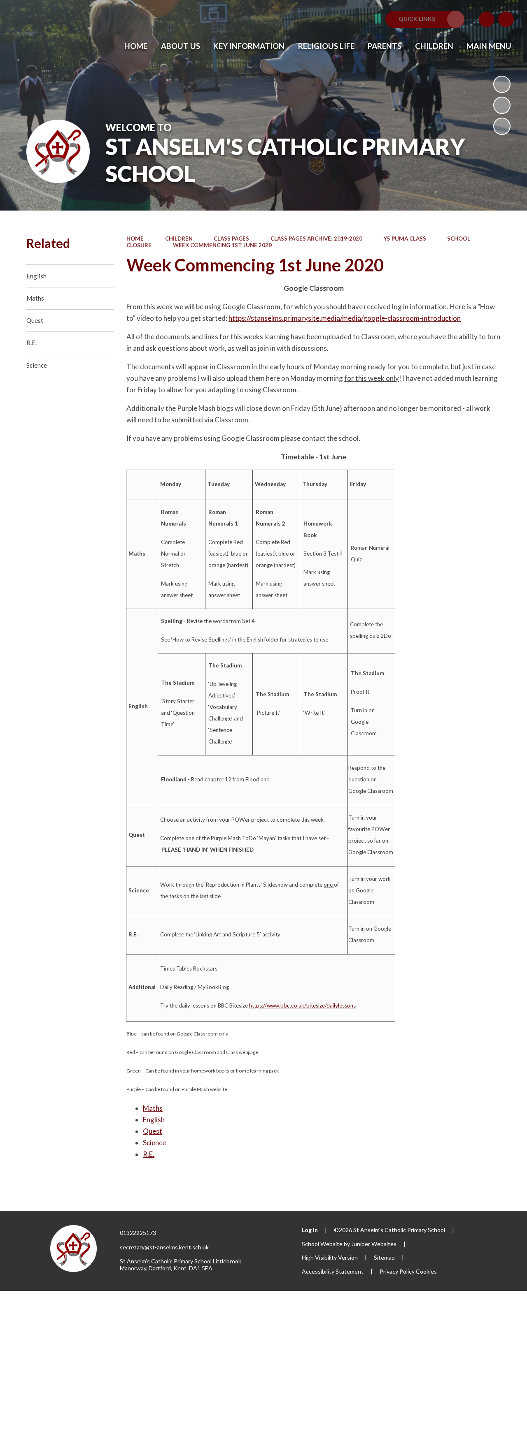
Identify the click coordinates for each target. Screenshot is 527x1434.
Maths (153, 1108)
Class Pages (231, 238)
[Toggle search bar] (506, 19)
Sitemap (384, 1257)
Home (135, 238)
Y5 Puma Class (405, 238)
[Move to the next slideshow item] (502, 126)
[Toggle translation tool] (486, 19)
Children (179, 238)
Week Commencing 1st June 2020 (222, 245)
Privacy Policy (397, 1271)
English (154, 1119)
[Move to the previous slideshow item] (502, 105)
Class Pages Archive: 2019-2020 (316, 238)
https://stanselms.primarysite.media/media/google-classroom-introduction (345, 318)
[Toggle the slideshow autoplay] (502, 84)
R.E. (148, 1154)
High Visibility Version (330, 1257)
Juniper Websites (373, 1243)
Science (154, 1142)
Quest (152, 1131)
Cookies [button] (426, 1271)
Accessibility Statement (333, 1271)
